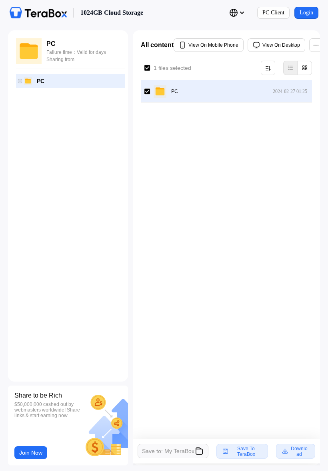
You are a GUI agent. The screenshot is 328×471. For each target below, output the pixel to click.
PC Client (273, 13)
